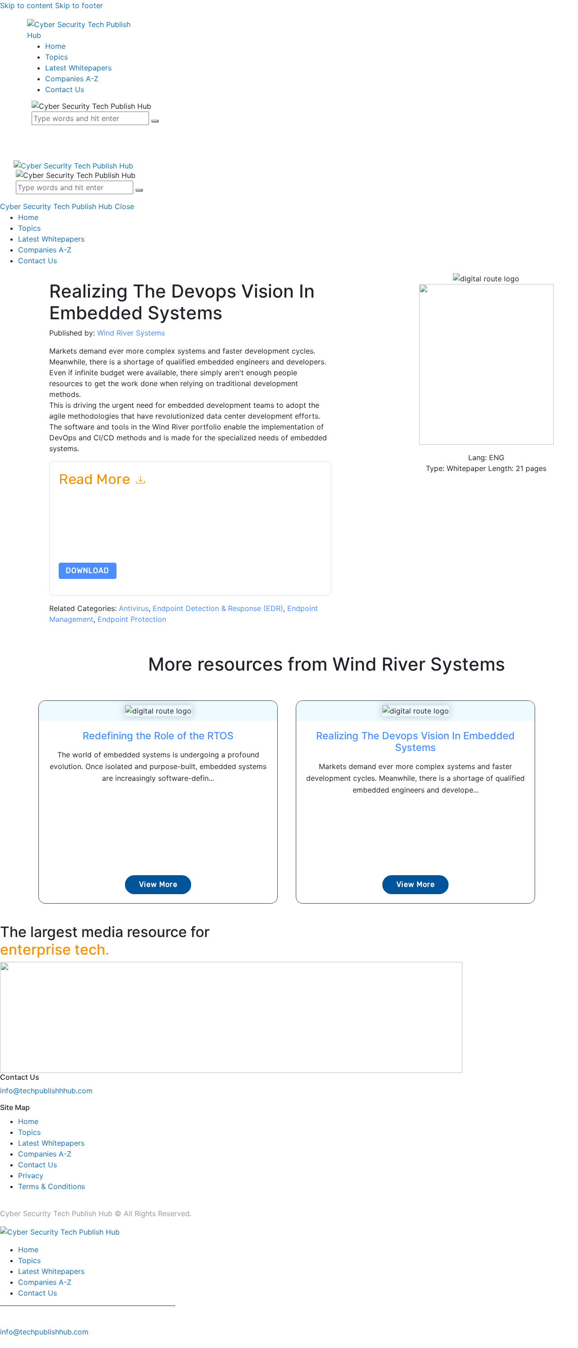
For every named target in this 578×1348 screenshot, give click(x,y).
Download (87, 570)
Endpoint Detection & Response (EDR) (218, 608)
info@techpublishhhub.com (46, 1090)
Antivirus (134, 608)
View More (158, 884)
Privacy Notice (80, 541)
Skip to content (26, 5)
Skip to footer (79, 5)
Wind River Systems (131, 332)
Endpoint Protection (132, 619)
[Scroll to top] (5, 1342)
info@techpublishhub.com (44, 1331)
